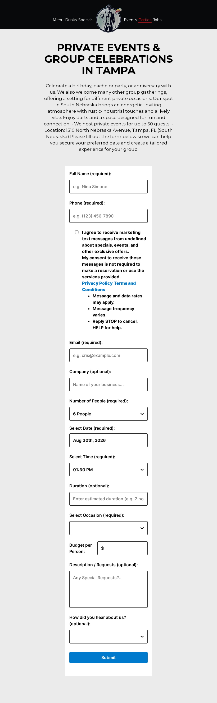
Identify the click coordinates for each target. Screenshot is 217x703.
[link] (108, 18)
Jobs (157, 19)
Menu (58, 19)
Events (130, 19)
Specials (85, 19)
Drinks (71, 19)
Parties (144, 19)
